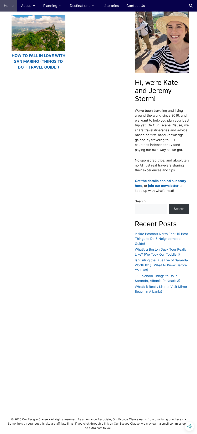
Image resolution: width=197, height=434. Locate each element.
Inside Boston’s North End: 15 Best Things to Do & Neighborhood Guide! (161, 239)
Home (8, 6)
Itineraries (111, 6)
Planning (50, 6)
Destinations (80, 6)
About (26, 6)
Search (140, 201)
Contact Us (135, 6)
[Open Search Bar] (191, 6)
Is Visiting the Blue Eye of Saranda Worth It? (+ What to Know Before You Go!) (161, 265)
